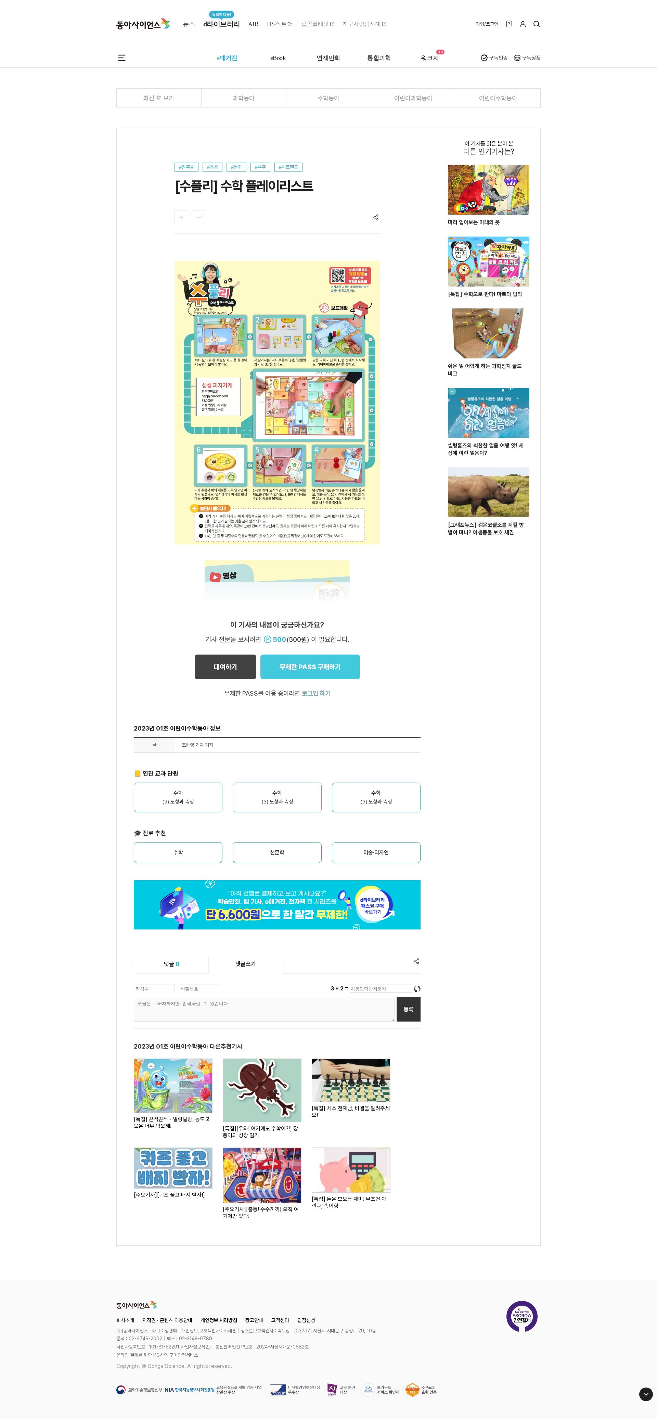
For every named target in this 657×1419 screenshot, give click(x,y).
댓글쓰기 (245, 964)
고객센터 (280, 1320)
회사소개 (125, 1320)
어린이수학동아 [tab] (498, 98)
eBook (277, 57)
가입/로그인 (487, 24)
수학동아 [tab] (328, 98)
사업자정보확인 (195, 1347)
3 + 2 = (340, 988)
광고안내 (254, 1320)
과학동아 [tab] (244, 98)
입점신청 (306, 1320)
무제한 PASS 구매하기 (310, 667)
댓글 (171, 964)
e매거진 (227, 57)
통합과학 (379, 57)
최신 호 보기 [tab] (158, 98)
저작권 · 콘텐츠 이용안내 (167, 1320)
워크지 (430, 57)
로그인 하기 (316, 693)
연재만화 (328, 57)
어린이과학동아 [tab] (413, 98)
